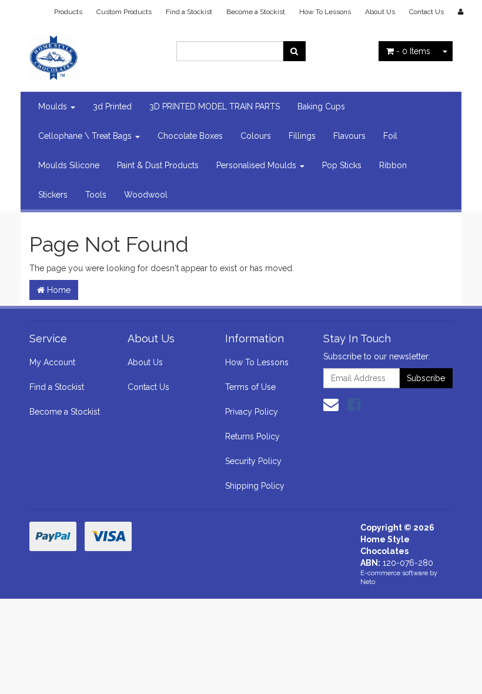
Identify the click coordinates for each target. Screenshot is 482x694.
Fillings (302, 136)
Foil (390, 136)
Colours (255, 136)
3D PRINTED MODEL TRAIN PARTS (214, 106)
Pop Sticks (342, 165)
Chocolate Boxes (190, 136)
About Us (380, 12)
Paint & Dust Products (158, 165)
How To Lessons (325, 12)
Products (68, 12)
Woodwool (146, 194)
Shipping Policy (254, 486)
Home (58, 290)
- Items (413, 51)
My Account (52, 362)
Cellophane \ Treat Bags (86, 136)
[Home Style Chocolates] (94, 54)
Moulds (53, 106)
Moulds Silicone (68, 165)
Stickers (53, 194)
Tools (95, 194)
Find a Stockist (189, 12)
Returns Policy (252, 436)
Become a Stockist (255, 12)
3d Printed (112, 106)
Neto (367, 582)
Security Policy (253, 461)
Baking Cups (321, 106)
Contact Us (426, 12)
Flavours (349, 136)
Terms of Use (250, 387)
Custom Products (124, 12)
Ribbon (393, 165)
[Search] (294, 51)
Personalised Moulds (257, 165)
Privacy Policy (251, 411)
